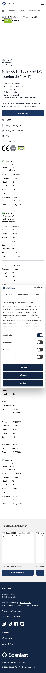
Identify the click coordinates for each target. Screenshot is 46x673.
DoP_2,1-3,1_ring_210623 (14, 131)
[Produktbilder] (23, 41)
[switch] (40, 342)
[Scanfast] (3, 10)
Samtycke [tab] (8, 294)
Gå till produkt (17, 573)
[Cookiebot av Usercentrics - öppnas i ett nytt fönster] (33, 288)
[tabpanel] (23, 37)
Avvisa (23, 383)
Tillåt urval (23, 375)
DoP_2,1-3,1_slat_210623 (14, 126)
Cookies (23, 662)
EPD (7, 136)
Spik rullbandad (34, 10)
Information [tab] (23, 294)
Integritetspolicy (10, 662)
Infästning (12, 10)
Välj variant (23, 113)
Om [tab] (37, 294)
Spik (22, 10)
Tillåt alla (23, 368)
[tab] (7, 62)
